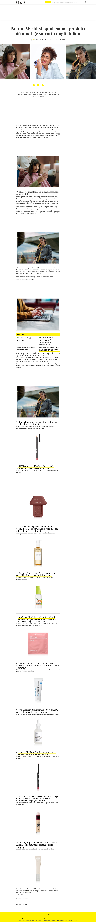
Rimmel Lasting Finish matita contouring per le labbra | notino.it (36, 423)
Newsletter (31, 918)
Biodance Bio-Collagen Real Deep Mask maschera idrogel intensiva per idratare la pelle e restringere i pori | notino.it (36, 619)
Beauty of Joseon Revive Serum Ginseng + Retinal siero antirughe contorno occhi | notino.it (37, 845)
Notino (28, 891)
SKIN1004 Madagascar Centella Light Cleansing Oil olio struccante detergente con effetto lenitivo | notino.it (37, 529)
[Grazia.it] (20, 2)
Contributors (54, 918)
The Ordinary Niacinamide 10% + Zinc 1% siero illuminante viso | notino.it (37, 711)
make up (19, 904)
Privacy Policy (20, 918)
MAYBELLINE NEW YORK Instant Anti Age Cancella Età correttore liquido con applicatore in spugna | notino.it (37, 798)
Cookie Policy (42, 918)
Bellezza (48, 2)
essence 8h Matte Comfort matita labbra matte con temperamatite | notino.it (36, 753)
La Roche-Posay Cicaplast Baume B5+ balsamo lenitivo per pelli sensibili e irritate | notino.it (37, 665)
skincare (25, 904)
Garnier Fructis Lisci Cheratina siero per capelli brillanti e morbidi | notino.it (36, 574)
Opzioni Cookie (76, 918)
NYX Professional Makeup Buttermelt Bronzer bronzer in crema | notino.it (35, 467)
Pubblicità (64, 918)
